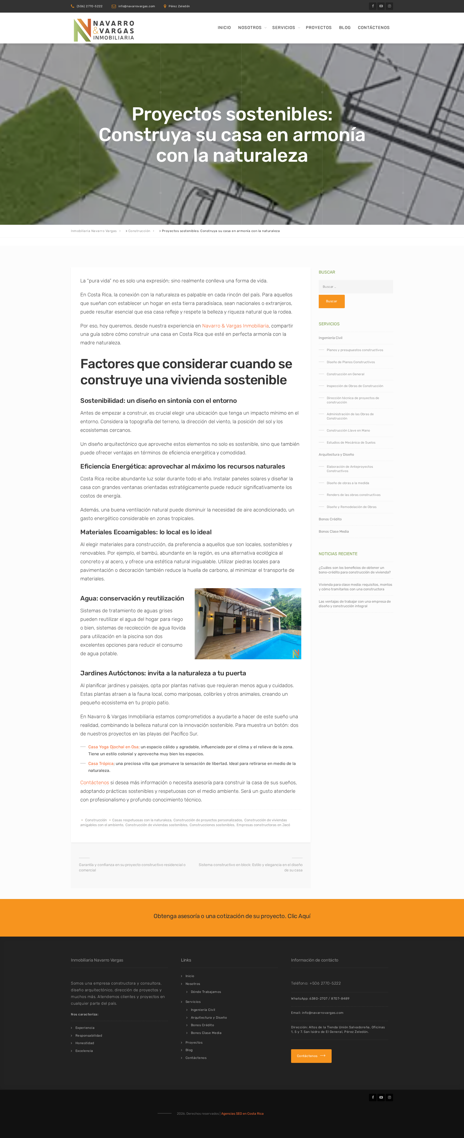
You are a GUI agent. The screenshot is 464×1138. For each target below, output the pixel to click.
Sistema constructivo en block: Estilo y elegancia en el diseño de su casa (251, 867)
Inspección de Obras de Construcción (355, 386)
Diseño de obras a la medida (348, 483)
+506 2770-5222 (325, 983)
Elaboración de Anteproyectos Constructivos (350, 469)
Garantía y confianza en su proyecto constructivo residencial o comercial (132, 867)
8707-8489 (340, 998)
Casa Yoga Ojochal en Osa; (114, 747)
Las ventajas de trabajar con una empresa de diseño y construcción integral (355, 603)
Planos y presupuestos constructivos (355, 350)
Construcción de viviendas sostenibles (156, 825)
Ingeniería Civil (330, 338)
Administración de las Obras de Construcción (350, 416)
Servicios (283, 27)
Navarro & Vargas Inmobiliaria (235, 326)
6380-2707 (318, 998)
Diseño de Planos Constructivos (351, 362)
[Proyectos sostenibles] (248, 623)
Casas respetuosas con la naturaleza (141, 820)
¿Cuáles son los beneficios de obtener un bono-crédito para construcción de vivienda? (355, 570)
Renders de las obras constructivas (353, 495)
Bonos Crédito (330, 519)
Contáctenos (374, 27)
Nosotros (250, 27)
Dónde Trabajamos (206, 992)
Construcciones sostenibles (212, 825)
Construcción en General (345, 374)
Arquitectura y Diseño (336, 454)
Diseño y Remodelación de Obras (351, 507)
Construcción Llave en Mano (348, 430)
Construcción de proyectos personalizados (207, 820)
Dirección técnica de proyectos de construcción (353, 400)
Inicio (224, 27)
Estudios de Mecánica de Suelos (351, 442)
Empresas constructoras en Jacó (263, 825)
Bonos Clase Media (334, 531)
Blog (345, 27)
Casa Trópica (101, 763)
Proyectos (319, 27)
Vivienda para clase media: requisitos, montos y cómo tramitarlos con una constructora (355, 587)
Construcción (96, 820)
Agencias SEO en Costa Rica (242, 1113)
